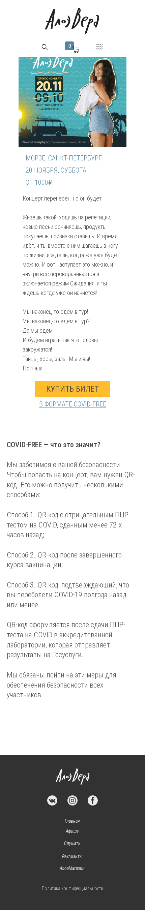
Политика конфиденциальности (72, 888)
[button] (44, 47)
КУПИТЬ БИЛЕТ (72, 389)
